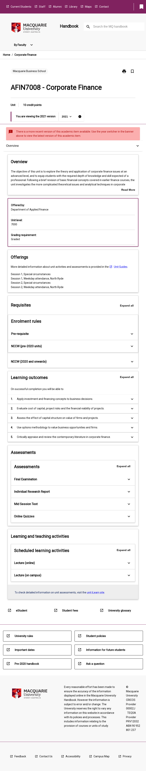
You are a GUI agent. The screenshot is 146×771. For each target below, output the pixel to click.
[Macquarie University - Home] (29, 28)
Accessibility (73, 756)
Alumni (57, 6)
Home (6, 54)
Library (73, 6)
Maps (88, 6)
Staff (42, 6)
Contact (104, 6)
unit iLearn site (95, 592)
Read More (128, 190)
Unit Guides (120, 266)
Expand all (127, 305)
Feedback (20, 756)
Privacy (127, 756)
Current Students (21, 6)
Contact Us (45, 756)
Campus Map (102, 756)
